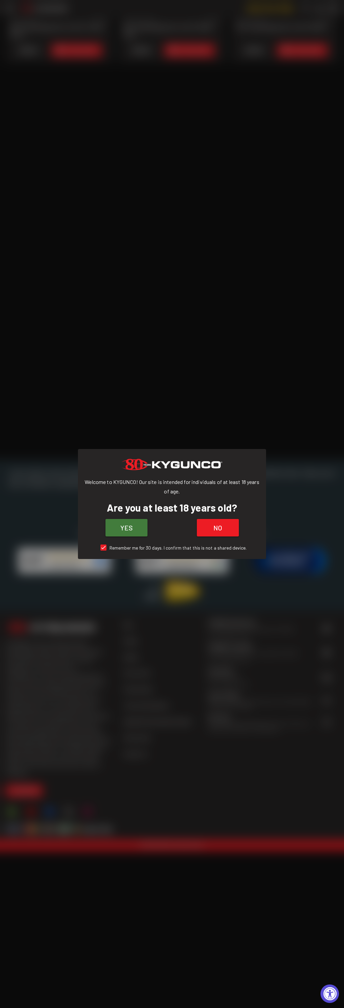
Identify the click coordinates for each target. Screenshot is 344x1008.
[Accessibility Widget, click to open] (329, 993)
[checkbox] (172, 548)
